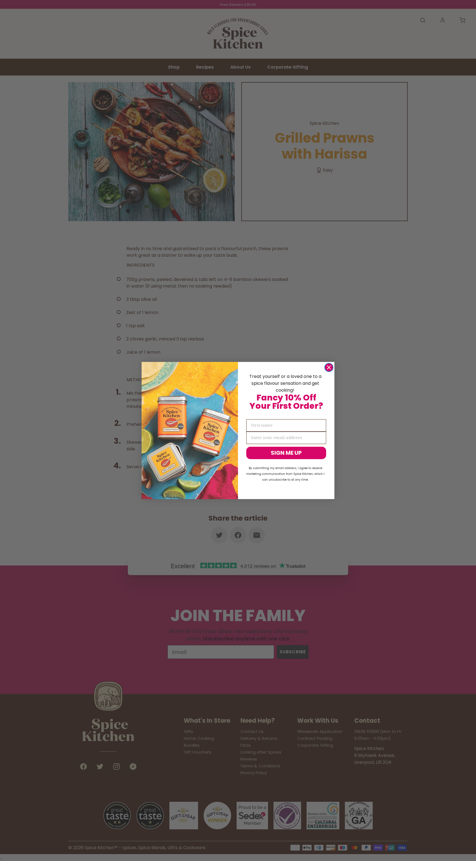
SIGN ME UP (286, 453)
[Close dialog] (329, 367)
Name (252, 414)
